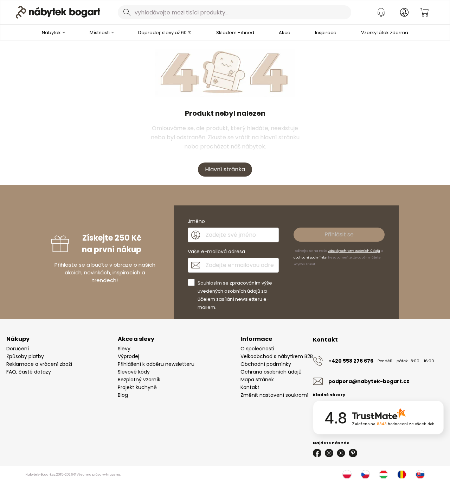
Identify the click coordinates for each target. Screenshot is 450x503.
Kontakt (249, 387)
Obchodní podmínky (265, 364)
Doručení (17, 348)
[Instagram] (329, 453)
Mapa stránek (257, 379)
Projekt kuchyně (137, 387)
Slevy (124, 348)
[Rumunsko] (401, 474)
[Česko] (365, 474)
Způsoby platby (25, 356)
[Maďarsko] (383, 474)
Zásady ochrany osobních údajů (354, 251)
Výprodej (128, 356)
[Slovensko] (420, 474)
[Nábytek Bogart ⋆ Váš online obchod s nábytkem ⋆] (58, 12)
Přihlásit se (339, 234)
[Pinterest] (353, 453)
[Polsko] (347, 474)
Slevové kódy (134, 371)
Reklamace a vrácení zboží (39, 364)
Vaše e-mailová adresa (216, 251)
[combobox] (234, 12)
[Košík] (424, 12)
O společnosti (257, 348)
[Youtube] (341, 453)
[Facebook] (317, 453)
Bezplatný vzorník (139, 379)
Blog (123, 395)
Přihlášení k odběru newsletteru (156, 364)
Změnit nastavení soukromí (274, 395)
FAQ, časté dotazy (28, 371)
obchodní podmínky (310, 257)
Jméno (196, 221)
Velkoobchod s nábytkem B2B (276, 356)
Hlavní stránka (225, 169)
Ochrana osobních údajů (271, 371)
